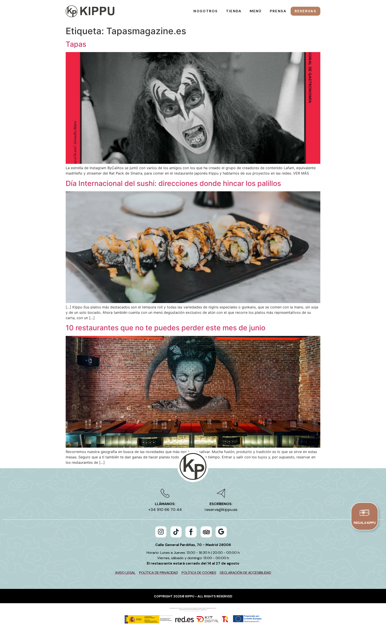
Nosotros (205, 11)
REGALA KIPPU (365, 523)
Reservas (305, 11)
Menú (256, 11)
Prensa (278, 11)
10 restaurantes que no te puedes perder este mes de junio (165, 327)
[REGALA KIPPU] (364, 512)
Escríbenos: (221, 504)
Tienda (234, 11)
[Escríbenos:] (220, 493)
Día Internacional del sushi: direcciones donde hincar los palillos (173, 183)
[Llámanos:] (165, 493)
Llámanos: (165, 504)
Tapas (76, 44)
